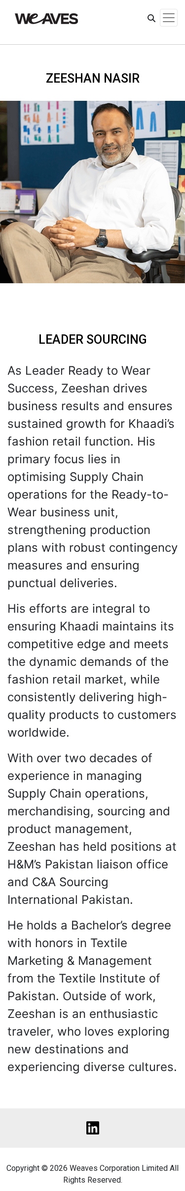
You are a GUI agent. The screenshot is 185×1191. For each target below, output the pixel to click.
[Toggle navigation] (169, 18)
